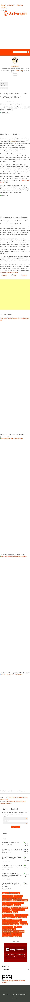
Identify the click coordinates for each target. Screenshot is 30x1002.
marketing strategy (16, 919)
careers (26, 900)
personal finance (7, 924)
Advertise (20, 5)
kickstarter (23, 917)
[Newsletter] (20, 10)
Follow (15, 74)
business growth (18, 895)
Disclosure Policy (22, 994)
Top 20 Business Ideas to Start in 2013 (12, 850)
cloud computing (7, 903)
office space (6, 922)
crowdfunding (6, 907)
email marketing (7, 910)
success (19, 934)
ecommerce (24, 907)
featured (15, 912)
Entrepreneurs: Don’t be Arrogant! (10, 842)
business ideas (6, 898)
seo (12, 926)
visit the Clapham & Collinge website (9, 272)
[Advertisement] (15, 34)
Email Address (15, 816)
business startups (3, 84)
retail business (23, 924)
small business (17, 926)
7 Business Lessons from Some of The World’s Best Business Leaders (12, 866)
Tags (4, 839)
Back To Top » (15, 999)
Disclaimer (14, 994)
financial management (8, 914)
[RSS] (18, 10)
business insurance (17, 898)
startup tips (3, 88)
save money (6, 926)
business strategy (7, 900)
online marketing (15, 922)
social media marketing (8, 931)
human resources (23, 914)
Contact (3, 7)
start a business (20, 931)
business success (17, 900)
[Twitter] (11, 10)
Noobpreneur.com (19, 70)
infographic (16, 917)
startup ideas (6, 934)
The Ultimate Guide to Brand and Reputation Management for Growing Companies (11, 884)
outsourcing (23, 922)
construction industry (18, 903)
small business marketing (9, 929)
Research (13, 141)
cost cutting (17, 905)
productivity (16, 924)
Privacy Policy (12, 996)
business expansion (8, 895)
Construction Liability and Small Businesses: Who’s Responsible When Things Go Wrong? (12, 875)
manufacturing (6, 919)
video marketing (7, 936)
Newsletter (10, 5)
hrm (16, 914)
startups (13, 934)
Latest (5, 836)
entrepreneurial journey (18, 910)
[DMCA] (7, 978)
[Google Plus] (13, 10)
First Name (15, 821)
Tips (18, 101)
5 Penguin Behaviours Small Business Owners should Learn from (11, 857)
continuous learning (8, 905)
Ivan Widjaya (15, 66)
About (3, 5)
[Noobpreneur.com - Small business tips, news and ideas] (15, 961)
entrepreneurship (7, 912)
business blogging (14, 893)
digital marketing (15, 907)
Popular (5, 833)
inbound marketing (7, 917)
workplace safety (17, 936)
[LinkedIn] (16, 10)
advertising (5, 893)
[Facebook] (9, 10)
